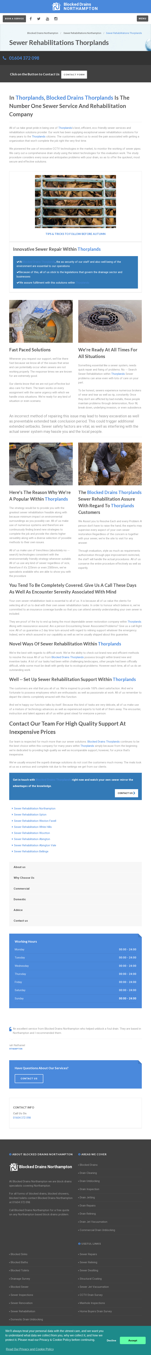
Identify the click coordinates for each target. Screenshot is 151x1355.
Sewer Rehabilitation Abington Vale (35, 845)
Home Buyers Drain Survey (96, 1311)
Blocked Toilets (20, 1270)
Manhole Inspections (92, 1303)
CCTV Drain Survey (91, 1295)
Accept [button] (132, 1340)
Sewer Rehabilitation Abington (32, 839)
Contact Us (125, 793)
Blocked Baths (19, 1262)
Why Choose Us (24, 877)
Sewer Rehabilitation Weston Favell (35, 821)
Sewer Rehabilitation (23, 1311)
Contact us (21, 920)
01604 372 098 (24, 58)
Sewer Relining (88, 1262)
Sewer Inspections (22, 1295)
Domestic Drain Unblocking (27, 1319)
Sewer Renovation (22, 1303)
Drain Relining (88, 1213)
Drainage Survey (20, 1278)
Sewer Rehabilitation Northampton (34, 808)
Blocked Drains (89, 1165)
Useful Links (91, 1243)
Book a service (14, 19)
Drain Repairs (88, 1205)
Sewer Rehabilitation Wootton (32, 833)
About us (19, 867)
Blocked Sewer (20, 1286)
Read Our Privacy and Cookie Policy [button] (30, 1349)
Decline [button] (111, 1340)
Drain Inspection (89, 1189)
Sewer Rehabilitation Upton (30, 814)
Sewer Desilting (89, 1270)
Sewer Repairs (88, 1254)
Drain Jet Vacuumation (93, 1221)
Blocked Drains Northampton (45, 1166)
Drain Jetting (87, 1197)
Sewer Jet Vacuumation (94, 1286)
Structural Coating (91, 1278)
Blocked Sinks (19, 1254)
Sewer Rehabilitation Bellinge (31, 851)
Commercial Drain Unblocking (97, 1230)
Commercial (21, 888)
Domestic (20, 899)
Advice (18, 910)
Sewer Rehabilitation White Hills (33, 827)
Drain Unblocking (90, 1181)
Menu (142, 18)
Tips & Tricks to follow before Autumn (75, 233)
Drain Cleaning (88, 1173)
